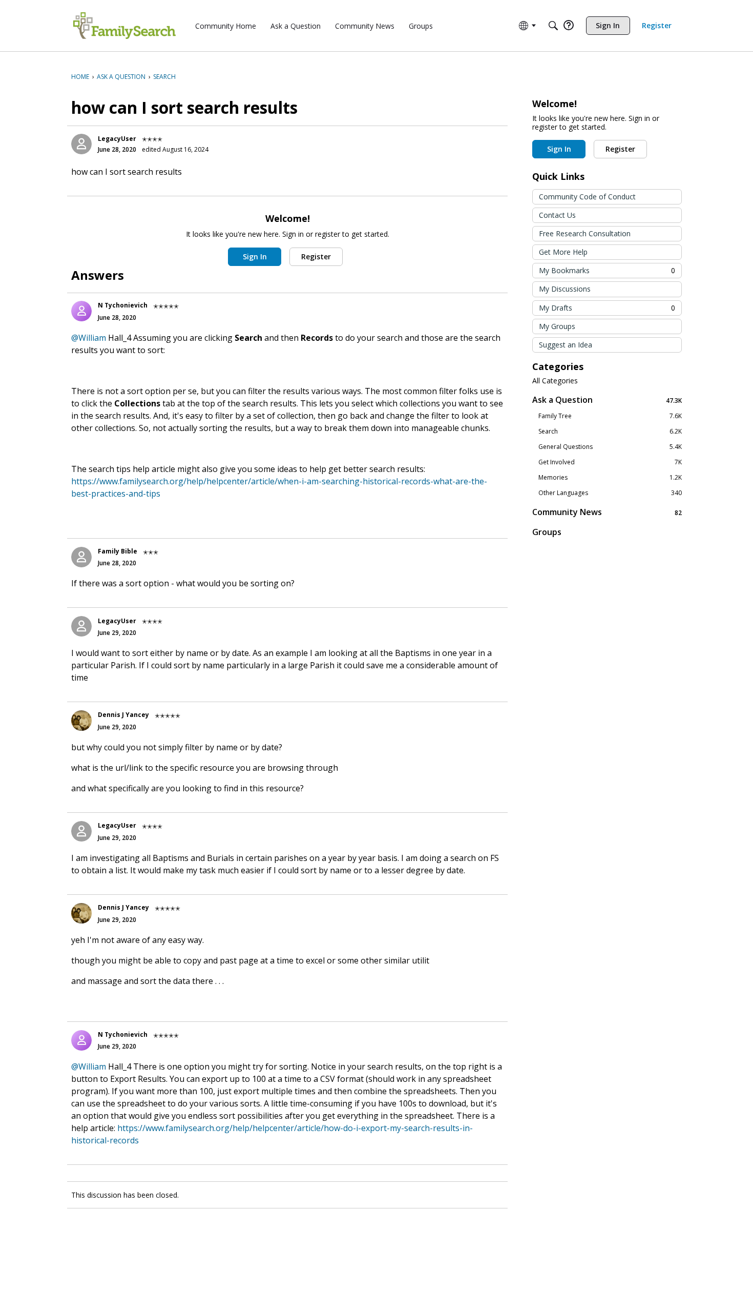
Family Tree (610, 416)
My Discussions (565, 289)
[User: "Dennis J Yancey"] (81, 720)
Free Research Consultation (585, 233)
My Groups (557, 326)
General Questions (610, 447)
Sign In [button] (255, 256)
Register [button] (316, 256)
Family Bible (117, 551)
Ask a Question (607, 400)
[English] (124, 25)
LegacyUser (117, 138)
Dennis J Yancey (123, 714)
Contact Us (557, 215)
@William (88, 337)
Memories (610, 477)
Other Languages (610, 493)
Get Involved (610, 462)
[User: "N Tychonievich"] (81, 311)
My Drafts (607, 308)
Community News (607, 512)
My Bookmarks (607, 270)
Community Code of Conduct (587, 196)
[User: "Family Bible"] (81, 557)
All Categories (555, 380)
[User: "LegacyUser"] (81, 144)
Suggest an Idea (565, 345)
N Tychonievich (123, 305)
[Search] (553, 25)
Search (610, 431)
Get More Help (563, 252)
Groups (546, 532)
